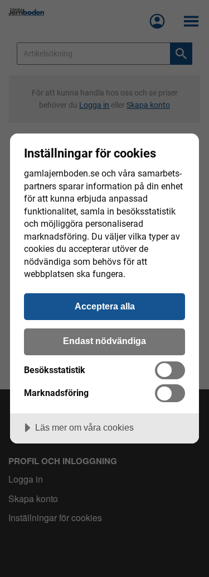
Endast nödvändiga (104, 341)
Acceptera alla (105, 306)
